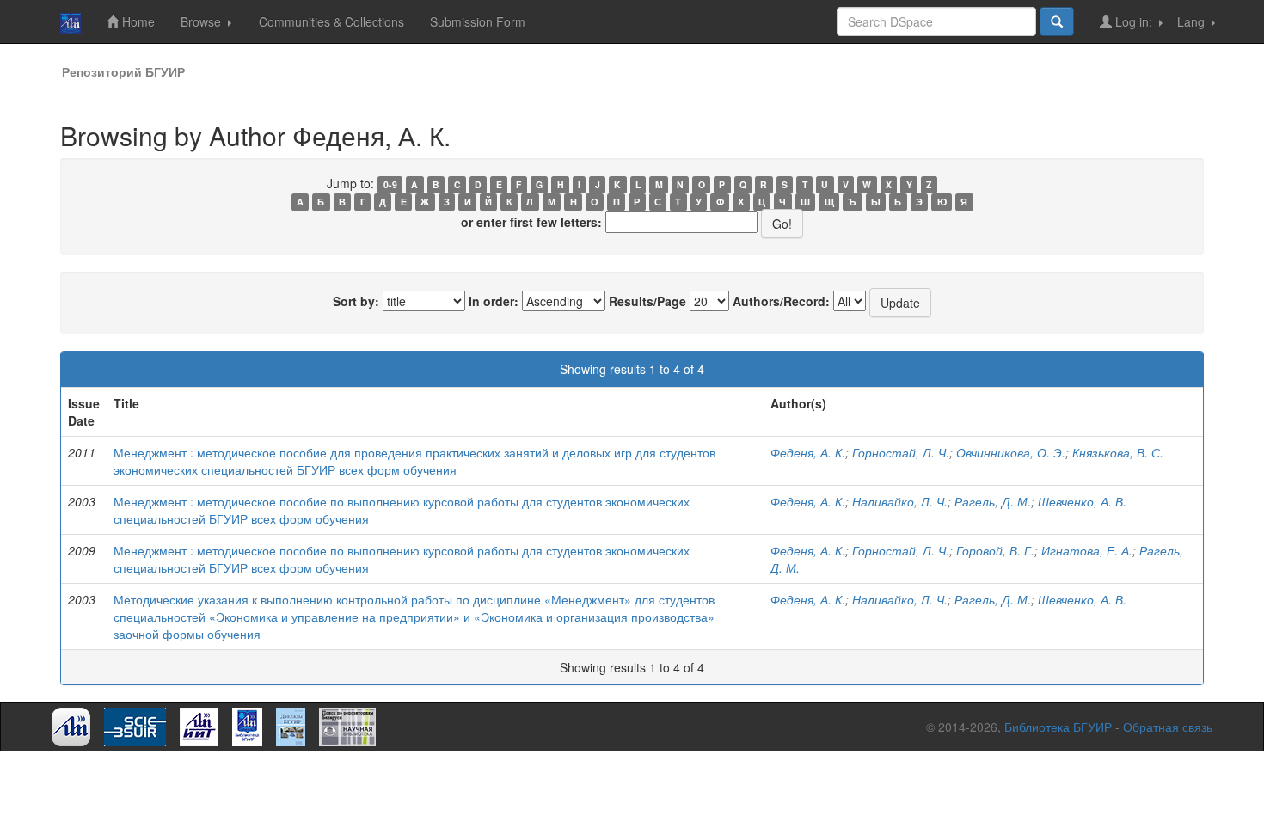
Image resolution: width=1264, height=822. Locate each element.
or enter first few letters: (531, 221)
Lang (1192, 21)
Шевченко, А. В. (1082, 501)
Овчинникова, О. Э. (1010, 452)
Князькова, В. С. (1117, 452)
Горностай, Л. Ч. (900, 452)
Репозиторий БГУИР (123, 71)
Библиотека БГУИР (1058, 726)
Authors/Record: (781, 301)
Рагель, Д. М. (992, 501)
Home (137, 21)
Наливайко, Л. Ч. (900, 501)
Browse (202, 21)
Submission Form (477, 21)
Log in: (1134, 21)
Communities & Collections (331, 21)
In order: (493, 301)
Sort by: (356, 301)
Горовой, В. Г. (995, 550)
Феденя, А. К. (807, 452)
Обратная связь (1167, 726)
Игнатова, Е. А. (1086, 550)
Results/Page (647, 301)
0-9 (390, 184)
